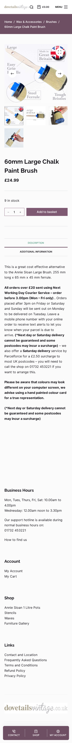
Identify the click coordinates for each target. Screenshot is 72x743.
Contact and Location (20, 655)
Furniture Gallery (16, 623)
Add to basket (47, 212)
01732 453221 (15, 530)
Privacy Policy (15, 676)
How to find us (15, 540)
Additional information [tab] (36, 251)
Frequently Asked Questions (25, 660)
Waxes (9, 618)
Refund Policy (14, 671)
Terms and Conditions (21, 665)
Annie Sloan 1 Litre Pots (22, 608)
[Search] (31, 7)
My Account (13, 571)
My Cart (10, 576)
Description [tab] (36, 242)
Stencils (10, 613)
